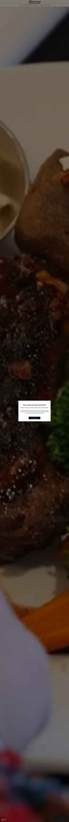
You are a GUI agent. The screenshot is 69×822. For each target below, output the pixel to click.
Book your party (34, 418)
